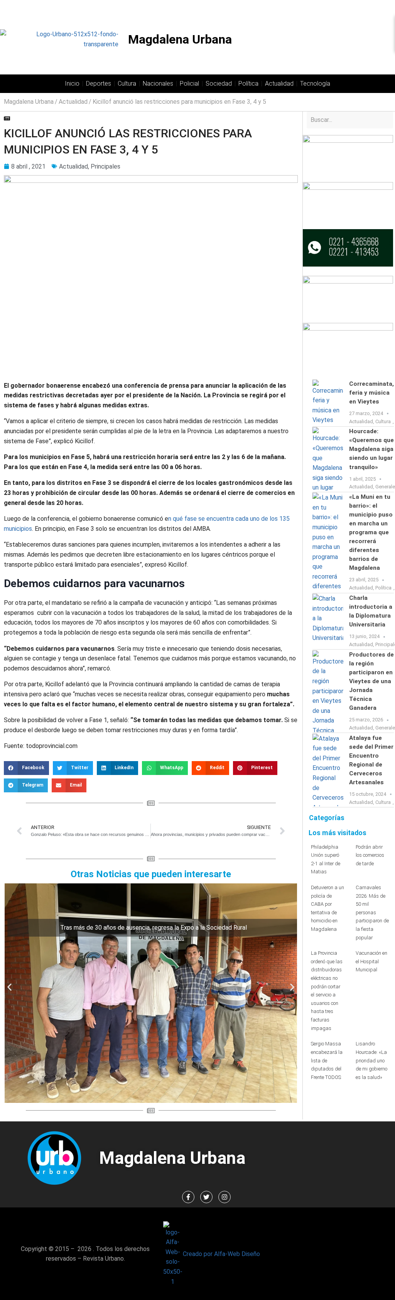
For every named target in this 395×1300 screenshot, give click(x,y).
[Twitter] (206, 1197)
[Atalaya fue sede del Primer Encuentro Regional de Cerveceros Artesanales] (327, 770)
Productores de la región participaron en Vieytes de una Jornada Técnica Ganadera (371, 681)
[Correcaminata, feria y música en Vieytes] (327, 403)
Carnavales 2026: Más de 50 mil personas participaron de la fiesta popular (372, 912)
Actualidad (279, 83)
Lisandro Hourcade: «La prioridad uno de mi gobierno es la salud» (371, 1060)
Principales (105, 166)
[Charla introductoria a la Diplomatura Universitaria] (327, 621)
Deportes (98, 83)
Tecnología (315, 83)
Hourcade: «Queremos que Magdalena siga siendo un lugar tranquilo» (371, 449)
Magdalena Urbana (180, 39)
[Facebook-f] (188, 1197)
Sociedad (219, 83)
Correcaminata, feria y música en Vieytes (371, 392)
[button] (26, 768)
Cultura (127, 83)
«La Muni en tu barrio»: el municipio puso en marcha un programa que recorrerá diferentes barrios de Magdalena (371, 532)
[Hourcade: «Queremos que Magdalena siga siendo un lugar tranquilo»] (327, 459)
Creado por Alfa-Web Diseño (221, 1254)
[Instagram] (224, 1197)
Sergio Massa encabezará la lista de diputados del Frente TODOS (327, 1060)
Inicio (72, 83)
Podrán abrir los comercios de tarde (370, 855)
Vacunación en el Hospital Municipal (371, 961)
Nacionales (158, 83)
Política (248, 83)
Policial (189, 83)
